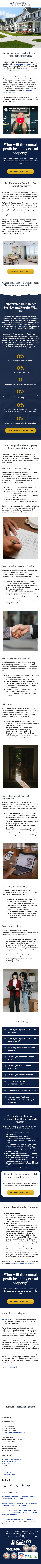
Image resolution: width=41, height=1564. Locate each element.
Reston (22, 1519)
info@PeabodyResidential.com (13, 1432)
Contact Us (8, 1465)
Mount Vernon (7, 1512)
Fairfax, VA (6, 1126)
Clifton (20, 1499)
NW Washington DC (21, 1512)
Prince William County (10, 1519)
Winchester (29, 1521)
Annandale (15, 1497)
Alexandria (6, 1497)
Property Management (12, 1459)
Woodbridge (6, 1523)
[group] (20, 358)
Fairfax (4, 1319)
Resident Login (9, 1475)
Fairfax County (7, 1503)
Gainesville (6, 1505)
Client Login (8, 1472)
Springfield (6, 1521)
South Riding (32, 1519)
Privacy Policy (21, 1533)
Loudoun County (8, 1510)
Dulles (16, 1503)
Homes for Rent (10, 1463)
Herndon (15, 1505)
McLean (34, 1510)
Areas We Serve (10, 1461)
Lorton (18, 1510)
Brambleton (6, 1499)
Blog (3, 1468)
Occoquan (13, 1514)
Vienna (21, 1521)
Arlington (24, 1497)
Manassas (26, 1510)
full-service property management (22, 64)
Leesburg (22, 1505)
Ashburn (32, 1497)
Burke (14, 1499)
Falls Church (31, 1503)
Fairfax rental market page (24, 1264)
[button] (20, 1031)
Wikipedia (12, 1367)
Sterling (15, 1521)
